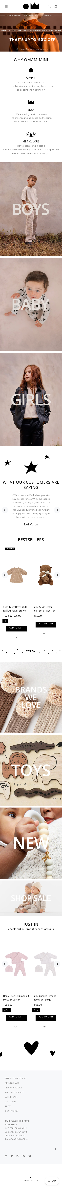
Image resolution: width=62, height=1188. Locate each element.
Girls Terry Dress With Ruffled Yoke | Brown (15, 609)
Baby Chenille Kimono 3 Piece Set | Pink (16, 998)
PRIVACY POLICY (13, 1088)
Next (57, 510)
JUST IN (31, 924)
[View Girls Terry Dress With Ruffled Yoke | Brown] (16, 575)
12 (5, 621)
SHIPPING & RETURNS (15, 1078)
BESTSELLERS (31, 539)
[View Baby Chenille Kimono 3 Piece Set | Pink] (16, 964)
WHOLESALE (11, 1097)
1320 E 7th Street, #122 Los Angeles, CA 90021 (16, 1130)
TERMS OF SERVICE (14, 1092)
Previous (5, 510)
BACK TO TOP (31, 1180)
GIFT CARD (10, 1102)
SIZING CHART (12, 1083)
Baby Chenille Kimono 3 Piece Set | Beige (45, 998)
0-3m (6, 1010)
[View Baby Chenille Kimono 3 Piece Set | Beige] (46, 964)
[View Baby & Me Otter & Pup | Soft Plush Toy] (46, 575)
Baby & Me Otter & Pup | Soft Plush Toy (44, 609)
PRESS (8, 1106)
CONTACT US (11, 1111)
